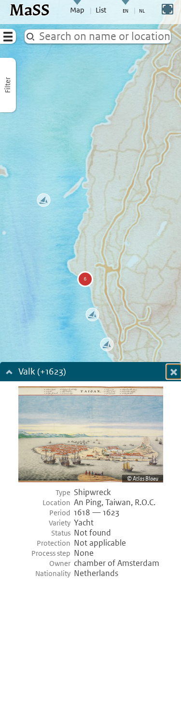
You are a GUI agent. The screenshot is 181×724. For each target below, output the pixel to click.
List (101, 10)
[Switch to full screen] (167, 9)
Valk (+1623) (45, 372)
